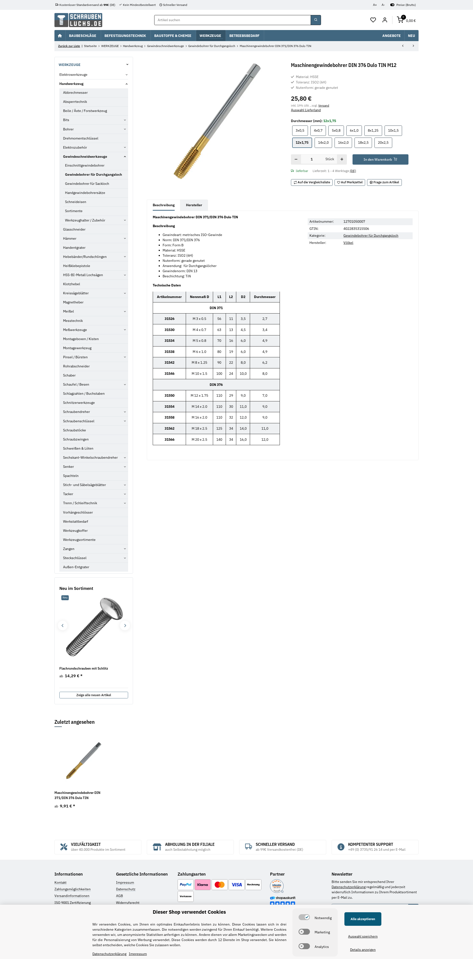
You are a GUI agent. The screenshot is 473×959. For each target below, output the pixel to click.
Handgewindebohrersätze (85, 192)
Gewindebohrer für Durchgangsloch (370, 235)
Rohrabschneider (76, 366)
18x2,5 (365, 142)
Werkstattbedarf (75, 521)
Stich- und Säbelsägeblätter (84, 485)
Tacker (68, 494)
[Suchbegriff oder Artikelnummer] (316, 20)
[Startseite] (59, 35)
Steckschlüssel (74, 558)
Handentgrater (74, 247)
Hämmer (69, 238)
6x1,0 (356, 130)
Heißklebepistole (76, 266)
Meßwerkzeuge (75, 330)
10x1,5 (395, 130)
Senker (68, 466)
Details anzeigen (363, 949)
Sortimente (74, 211)
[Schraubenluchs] (78, 20)
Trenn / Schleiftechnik (80, 503)
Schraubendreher (76, 411)
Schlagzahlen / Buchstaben (84, 393)
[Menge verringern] (296, 159)
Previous (62, 625)
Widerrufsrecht (127, 902)
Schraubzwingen (76, 439)
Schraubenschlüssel (78, 421)
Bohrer (68, 129)
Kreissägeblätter (76, 293)
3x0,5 (302, 130)
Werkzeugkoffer (75, 530)
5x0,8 (338, 130)
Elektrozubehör (75, 147)
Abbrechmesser (75, 92)
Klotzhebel (71, 284)
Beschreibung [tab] (164, 205)
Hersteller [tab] (194, 205)
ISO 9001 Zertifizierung (72, 902)
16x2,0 (345, 142)
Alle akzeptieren (363, 919)
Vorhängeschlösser (78, 512)
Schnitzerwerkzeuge (79, 402)
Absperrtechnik (75, 101)
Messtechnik (73, 320)
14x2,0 (325, 142)
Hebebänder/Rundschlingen (85, 256)
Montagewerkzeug (77, 348)
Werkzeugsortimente (79, 539)
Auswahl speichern (363, 936)
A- (383, 5)
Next (125, 625)
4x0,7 (320, 130)
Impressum (125, 882)
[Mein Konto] (384, 20)
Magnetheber (73, 302)
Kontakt (60, 882)
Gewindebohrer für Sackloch (87, 183)
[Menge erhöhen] (342, 159)
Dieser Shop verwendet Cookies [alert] (189, 912)
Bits (66, 120)
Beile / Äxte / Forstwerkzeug (85, 111)
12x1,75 (304, 142)
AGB (119, 896)
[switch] (304, 917)
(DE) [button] (353, 171)
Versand (323, 105)
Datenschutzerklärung (349, 887)
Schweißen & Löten (78, 448)
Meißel (68, 311)
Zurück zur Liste (69, 46)
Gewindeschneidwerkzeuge (85, 156)
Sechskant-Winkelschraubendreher (90, 457)
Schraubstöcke (74, 430)
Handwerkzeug (71, 83)
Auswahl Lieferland (306, 110)
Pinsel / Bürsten (75, 357)
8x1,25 (375, 130)
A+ (375, 5)
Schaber (69, 375)
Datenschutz (125, 889)
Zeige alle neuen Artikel (93, 695)
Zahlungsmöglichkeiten (72, 889)
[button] (373, 20)
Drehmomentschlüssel (80, 138)
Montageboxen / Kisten (81, 339)
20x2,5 (385, 142)
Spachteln (71, 475)
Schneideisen (75, 202)
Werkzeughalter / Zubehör (85, 220)
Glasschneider (74, 229)
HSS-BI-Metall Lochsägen (83, 275)
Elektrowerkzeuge (73, 74)
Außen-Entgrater (76, 567)
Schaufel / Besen (76, 384)
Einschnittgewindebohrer (84, 165)
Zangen (68, 549)
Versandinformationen (71, 896)
